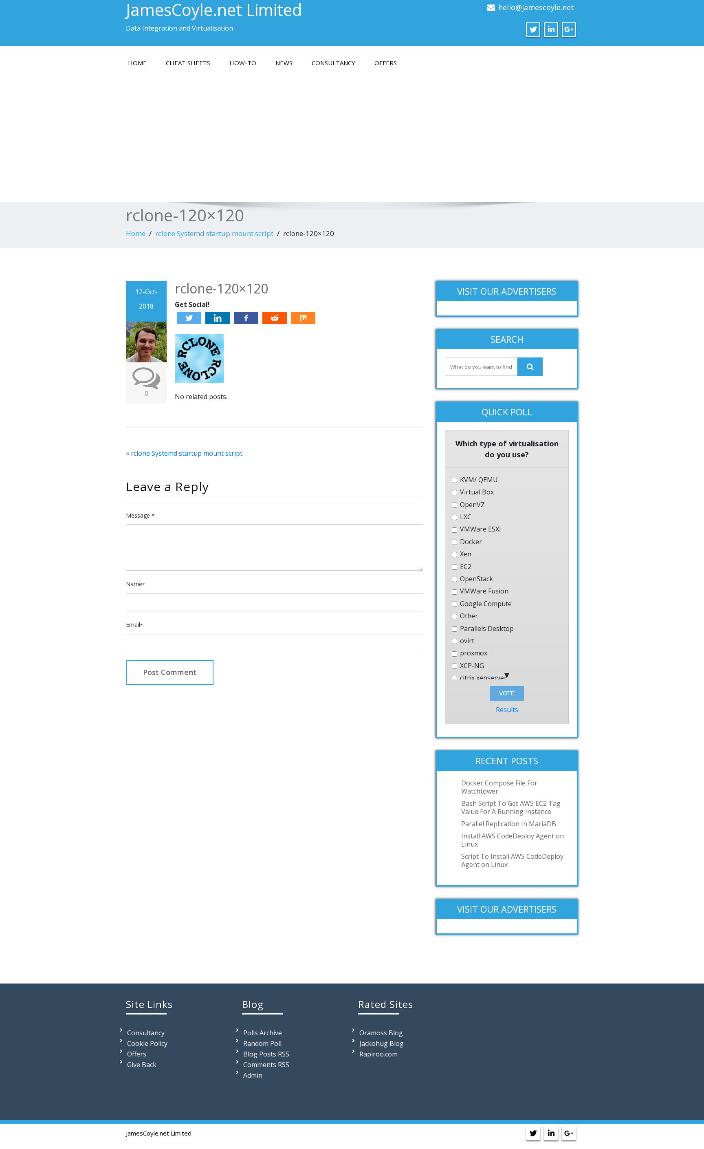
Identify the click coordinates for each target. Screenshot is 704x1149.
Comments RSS (266, 1064)
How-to (242, 63)
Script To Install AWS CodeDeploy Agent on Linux (512, 860)
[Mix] (303, 318)
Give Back (141, 1064)
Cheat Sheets (188, 63)
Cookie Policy (147, 1043)
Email (134, 625)
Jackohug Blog (381, 1043)
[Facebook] (246, 318)
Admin (252, 1075)
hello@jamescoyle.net (536, 7)
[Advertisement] (352, 133)
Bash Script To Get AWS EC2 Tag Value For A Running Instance (511, 807)
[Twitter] (189, 318)
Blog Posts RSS (266, 1054)
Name (135, 584)
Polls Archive (262, 1032)
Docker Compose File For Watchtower (499, 787)
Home (137, 63)
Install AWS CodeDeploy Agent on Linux (512, 840)
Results (507, 709)
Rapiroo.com (378, 1054)
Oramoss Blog (381, 1032)
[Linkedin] (217, 318)
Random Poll (262, 1043)
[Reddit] (274, 318)
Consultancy (333, 63)
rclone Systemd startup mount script (214, 233)
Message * (140, 515)
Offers (385, 63)
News (284, 63)
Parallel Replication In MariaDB (508, 824)
